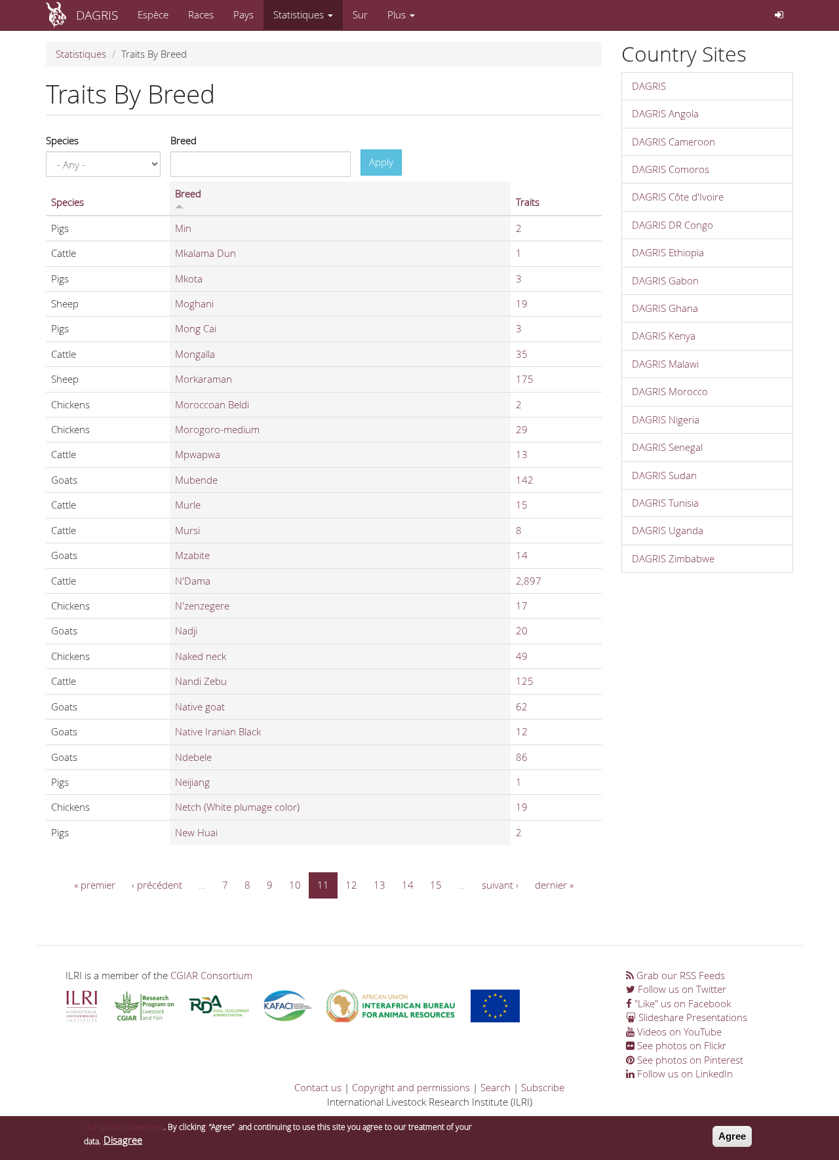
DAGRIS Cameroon (673, 141)
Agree (732, 1136)
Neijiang (192, 781)
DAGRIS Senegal (667, 447)
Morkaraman (203, 378)
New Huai (196, 832)
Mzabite (192, 555)
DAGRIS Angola (665, 113)
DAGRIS (97, 15)
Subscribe (542, 1087)
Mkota (189, 278)
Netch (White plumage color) (237, 806)
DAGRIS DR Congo (672, 224)
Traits (527, 201)
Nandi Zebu (201, 680)
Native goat (200, 706)
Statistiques (299, 14)
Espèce (153, 14)
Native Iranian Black (218, 731)
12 (522, 731)
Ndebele (193, 757)
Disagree (123, 1140)
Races (201, 14)
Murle (188, 504)
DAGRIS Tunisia (665, 502)
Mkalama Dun (205, 253)
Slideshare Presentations (691, 1017)
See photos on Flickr (680, 1045)
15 (522, 504)
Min (183, 228)
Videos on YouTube (678, 1031)
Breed (183, 140)
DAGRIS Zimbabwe (673, 558)
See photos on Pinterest (688, 1059)
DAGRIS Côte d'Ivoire (678, 196)
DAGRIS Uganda (667, 530)
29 (522, 429)
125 (525, 680)
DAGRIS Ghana (665, 308)
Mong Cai (195, 328)
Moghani (194, 303)
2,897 (528, 580)
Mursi (187, 530)
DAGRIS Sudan (664, 475)
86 (522, 757)
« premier (94, 884)
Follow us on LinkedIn (683, 1073)
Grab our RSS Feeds (679, 975)
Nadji (186, 630)
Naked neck (200, 656)
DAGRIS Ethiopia (668, 252)
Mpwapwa (197, 454)
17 (522, 605)
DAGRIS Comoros (670, 169)
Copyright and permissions (411, 1087)
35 (522, 353)
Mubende (196, 479)
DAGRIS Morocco (670, 391)
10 (295, 884)
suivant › (500, 884)
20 (522, 630)
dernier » (554, 884)
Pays (243, 14)
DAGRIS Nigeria (665, 419)
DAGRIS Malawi (665, 363)
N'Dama (192, 580)
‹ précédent (157, 884)
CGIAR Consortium (211, 975)
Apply (381, 161)
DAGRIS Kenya (663, 335)
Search (495, 1087)
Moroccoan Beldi (212, 404)
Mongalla (195, 353)
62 (522, 706)
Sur (360, 14)
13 (522, 454)
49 (522, 656)
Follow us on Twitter (680, 989)
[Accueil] (61, 15)
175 (525, 378)
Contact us (317, 1087)
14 (522, 555)
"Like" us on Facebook (681, 1003)
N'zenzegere (202, 605)
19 (522, 303)
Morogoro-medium (217, 429)
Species (62, 140)
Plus (397, 14)
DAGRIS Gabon (665, 280)
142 (525, 479)
